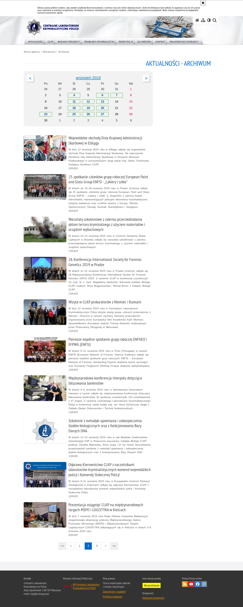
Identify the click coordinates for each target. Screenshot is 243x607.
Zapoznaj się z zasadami (114, 591)
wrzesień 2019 (88, 78)
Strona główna (32, 51)
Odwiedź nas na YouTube (191, 584)
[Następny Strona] (146, 78)
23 (45, 114)
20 (102, 108)
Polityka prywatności (112, 596)
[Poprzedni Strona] (30, 78)
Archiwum (63, 51)
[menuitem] (36, 41)
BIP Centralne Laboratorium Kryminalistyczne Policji (86, 586)
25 (74, 114)
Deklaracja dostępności (153, 598)
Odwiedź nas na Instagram (204, 584)
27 (102, 114)
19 (88, 108)
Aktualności (49, 51)
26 (88, 114)
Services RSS (185, 584)
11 (74, 101)
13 (102, 101)
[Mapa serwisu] (203, 20)
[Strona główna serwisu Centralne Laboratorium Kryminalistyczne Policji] (197, 20)
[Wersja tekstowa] (209, 20)
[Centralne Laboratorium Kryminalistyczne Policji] (53, 27)
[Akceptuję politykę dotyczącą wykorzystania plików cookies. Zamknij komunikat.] (203, 3)
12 (88, 101)
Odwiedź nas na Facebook (197, 584)
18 (74, 108)
